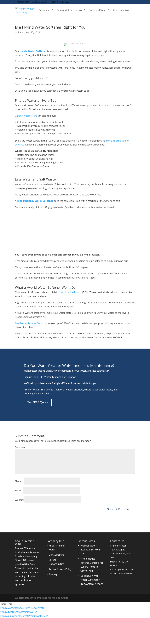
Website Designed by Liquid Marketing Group (41, 597)
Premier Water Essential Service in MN (90, 549)
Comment (21, 447)
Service (78, 10)
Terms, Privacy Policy (60, 569)
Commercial (63, 10)
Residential (44, 10)
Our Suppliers (56, 554)
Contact (125, 10)
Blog (115, 10)
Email (19, 490)
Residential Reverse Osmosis (30, 323)
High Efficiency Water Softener (35, 200)
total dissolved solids (70, 292)
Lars (20, 32)
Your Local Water (97, 10)
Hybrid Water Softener (33, 51)
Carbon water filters (26, 115)
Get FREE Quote (37, 402)
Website (19, 500)
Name (19, 481)
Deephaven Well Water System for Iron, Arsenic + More (91, 579)
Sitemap (53, 574)
